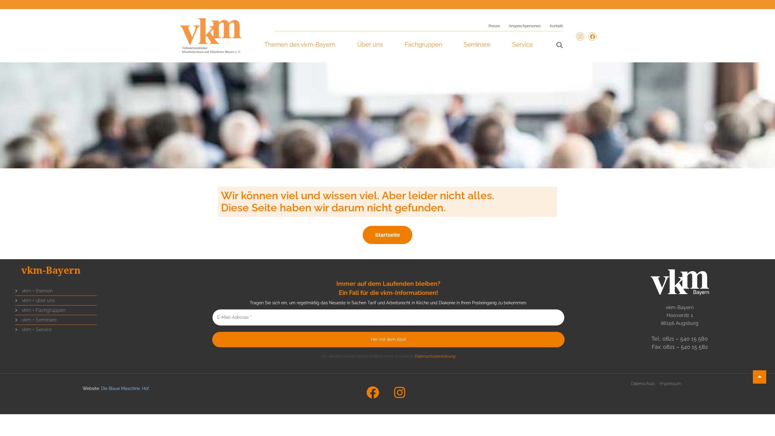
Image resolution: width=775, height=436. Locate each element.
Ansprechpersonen (525, 26)
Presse (494, 26)
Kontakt (556, 26)
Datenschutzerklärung (434, 356)
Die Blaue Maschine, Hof (125, 388)
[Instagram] (580, 36)
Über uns (370, 44)
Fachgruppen (423, 44)
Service (522, 44)
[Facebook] (592, 36)
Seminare (477, 44)
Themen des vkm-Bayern (299, 44)
